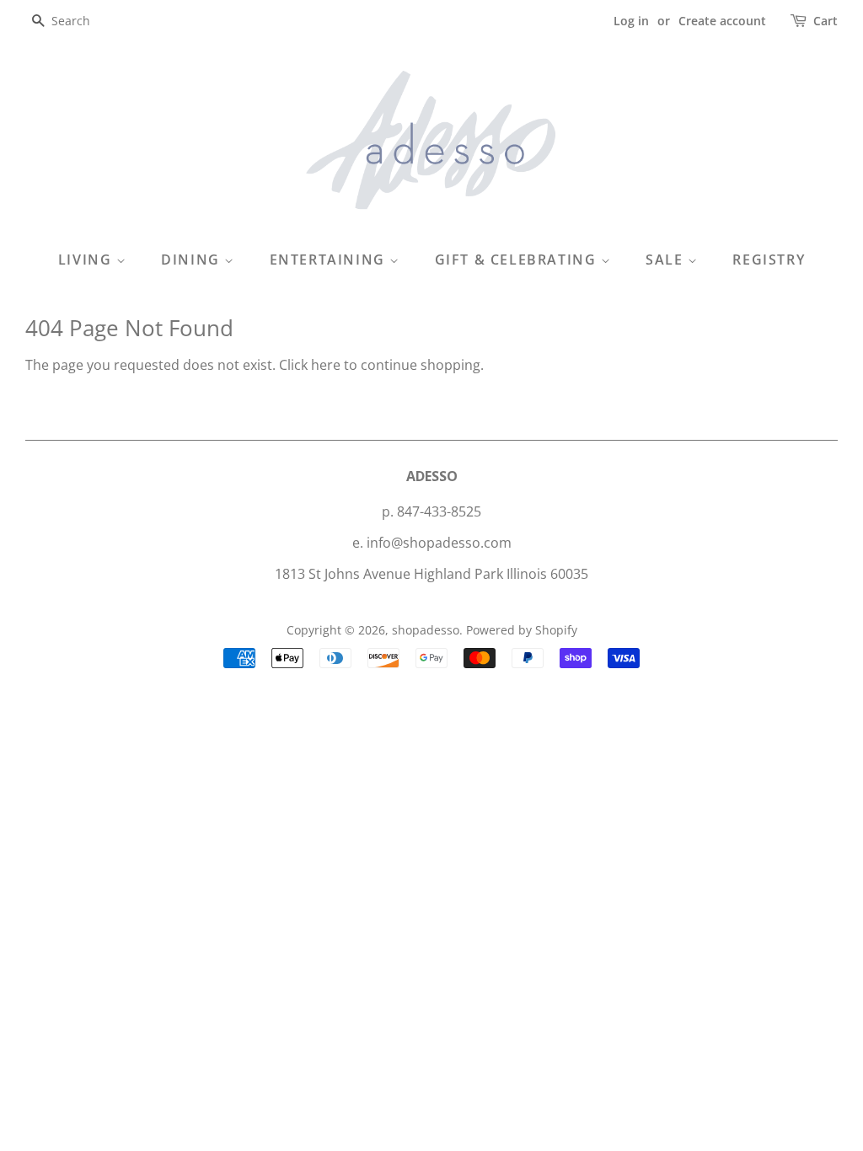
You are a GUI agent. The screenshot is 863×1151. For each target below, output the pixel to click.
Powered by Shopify (521, 630)
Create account (722, 21)
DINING (192, 259)
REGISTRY (768, 259)
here (325, 365)
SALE (667, 259)
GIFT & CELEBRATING (518, 259)
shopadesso (425, 630)
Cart (825, 21)
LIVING (87, 259)
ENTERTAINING (330, 259)
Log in (631, 21)
